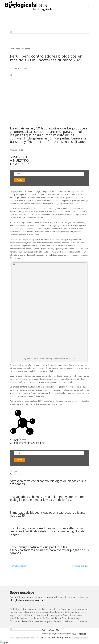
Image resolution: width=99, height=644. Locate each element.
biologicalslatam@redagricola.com (27, 600)
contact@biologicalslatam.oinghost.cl (57, 633)
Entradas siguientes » (80, 566)
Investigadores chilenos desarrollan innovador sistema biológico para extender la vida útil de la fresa (47, 498)
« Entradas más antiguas (20, 566)
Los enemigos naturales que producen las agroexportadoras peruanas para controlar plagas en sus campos (49, 550)
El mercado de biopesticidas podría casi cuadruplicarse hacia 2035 (47, 513)
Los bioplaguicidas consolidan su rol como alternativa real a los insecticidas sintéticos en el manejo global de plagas (47, 531)
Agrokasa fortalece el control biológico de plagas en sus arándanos (48, 482)
